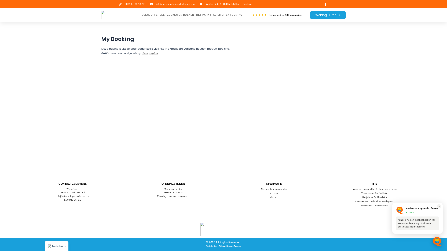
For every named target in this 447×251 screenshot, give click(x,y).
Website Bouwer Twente (230, 246)
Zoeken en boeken (180, 15)
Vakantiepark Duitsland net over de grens (374, 201)
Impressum (274, 193)
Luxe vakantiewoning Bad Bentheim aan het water (374, 189)
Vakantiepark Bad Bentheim (374, 193)
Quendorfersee (153, 15)
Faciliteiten (220, 15)
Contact (238, 15)
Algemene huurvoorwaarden (274, 189)
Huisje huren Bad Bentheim (374, 197)
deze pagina (150, 53)
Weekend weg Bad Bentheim (374, 205)
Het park (202, 15)
